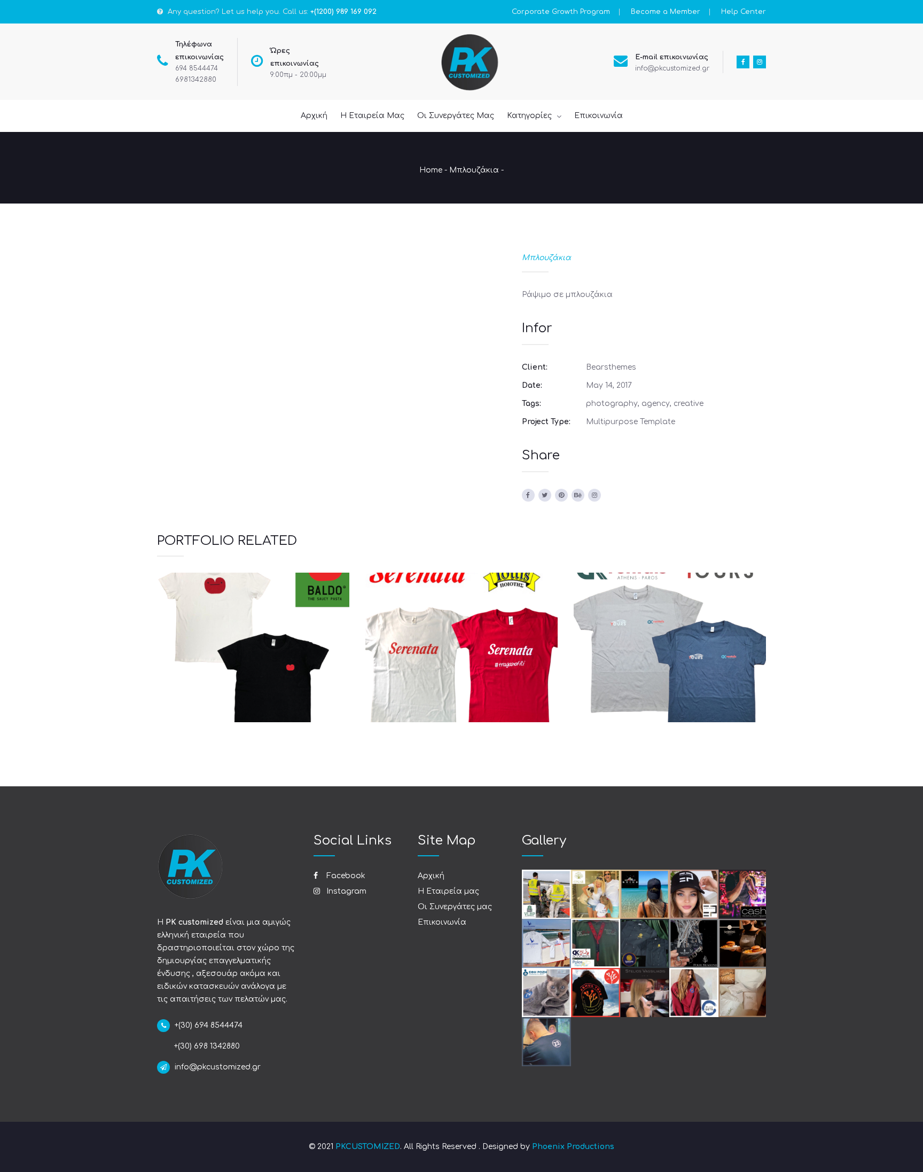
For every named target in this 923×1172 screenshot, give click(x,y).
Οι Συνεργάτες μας (455, 907)
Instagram (345, 891)
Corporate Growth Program (561, 11)
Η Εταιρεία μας (448, 891)
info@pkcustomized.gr (672, 68)
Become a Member (665, 11)
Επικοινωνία (442, 922)
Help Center (743, 11)
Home (430, 170)
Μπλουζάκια (474, 170)
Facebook (344, 876)
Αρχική (431, 876)
